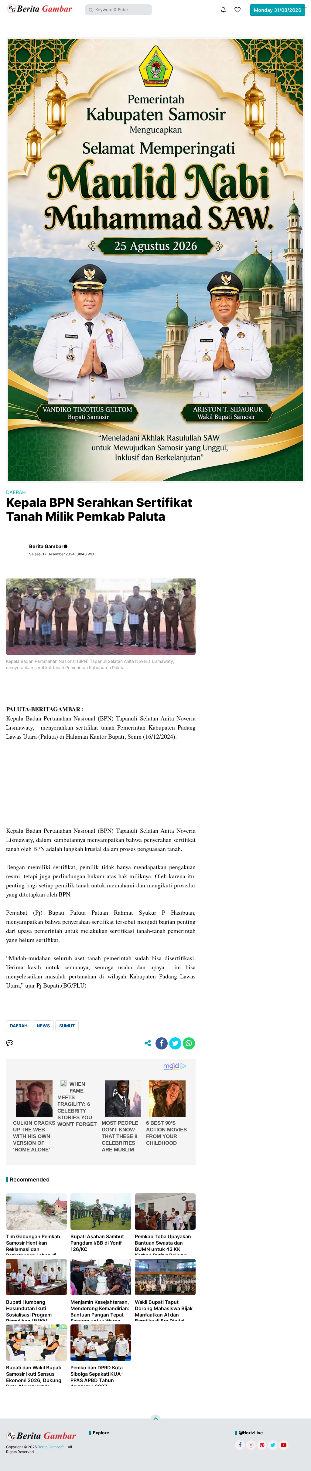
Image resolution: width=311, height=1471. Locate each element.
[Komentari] (9, 1043)
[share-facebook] (162, 1043)
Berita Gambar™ (51, 1447)
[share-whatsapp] (189, 1043)
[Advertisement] (101, 783)
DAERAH (16, 492)
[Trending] (237, 10)
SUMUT (67, 1025)
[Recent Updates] (223, 10)
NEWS (43, 1025)
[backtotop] (155, 1420)
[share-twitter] (175, 1043)
